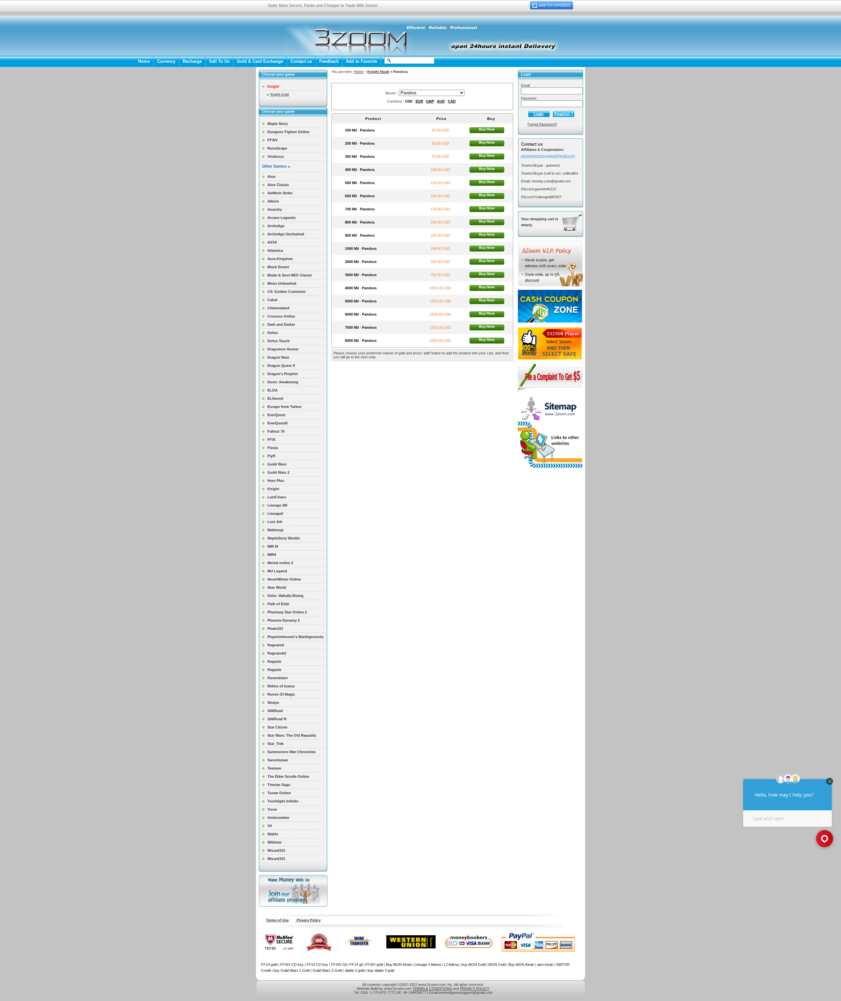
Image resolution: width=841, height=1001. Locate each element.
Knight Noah (378, 72)
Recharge (192, 61)
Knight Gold (279, 94)
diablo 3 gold (355, 970)
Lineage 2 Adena (428, 964)
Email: (526, 85)
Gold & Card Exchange (260, 61)
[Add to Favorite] (551, 8)
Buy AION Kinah (399, 964)
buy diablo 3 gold (381, 970)
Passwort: (529, 98)
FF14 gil (356, 964)
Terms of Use (277, 920)
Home (144, 61)
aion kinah (545, 964)
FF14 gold (269, 964)
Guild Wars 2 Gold (327, 970)
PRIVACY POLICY (474, 988)
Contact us (301, 61)
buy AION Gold (474, 964)
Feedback (329, 61)
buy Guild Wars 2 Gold (292, 970)
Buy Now (487, 129)
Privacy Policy (308, 920)
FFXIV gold (374, 964)
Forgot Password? (542, 124)
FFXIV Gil (339, 964)
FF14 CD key (317, 964)
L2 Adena (451, 964)
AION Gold (497, 964)
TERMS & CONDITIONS (432, 988)
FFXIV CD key (292, 964)
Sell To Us (219, 61)
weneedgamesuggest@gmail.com (548, 156)
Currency (166, 61)
